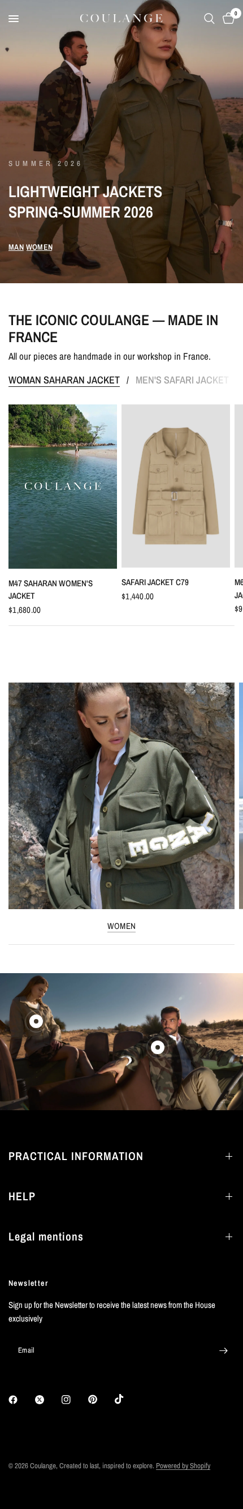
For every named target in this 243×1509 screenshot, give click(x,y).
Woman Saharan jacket (64, 380)
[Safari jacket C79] (176, 486)
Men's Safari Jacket (182, 380)
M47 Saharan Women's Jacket (50, 589)
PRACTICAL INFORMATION (76, 1155)
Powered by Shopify (183, 1465)
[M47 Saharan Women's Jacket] (62, 486)
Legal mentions (46, 1236)
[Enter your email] (223, 1350)
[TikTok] (127, 1399)
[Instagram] (74, 1399)
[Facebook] (20, 1399)
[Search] (209, 18)
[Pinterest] (100, 1399)
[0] (227, 18)
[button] (16, 247)
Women (121, 926)
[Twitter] (47, 1399)
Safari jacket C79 (155, 582)
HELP (22, 1196)
